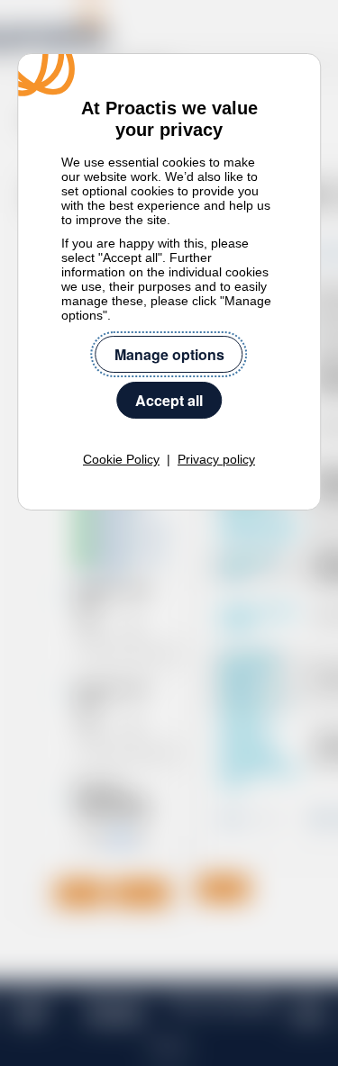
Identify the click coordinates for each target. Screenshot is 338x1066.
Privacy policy (216, 459)
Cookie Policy (121, 459)
